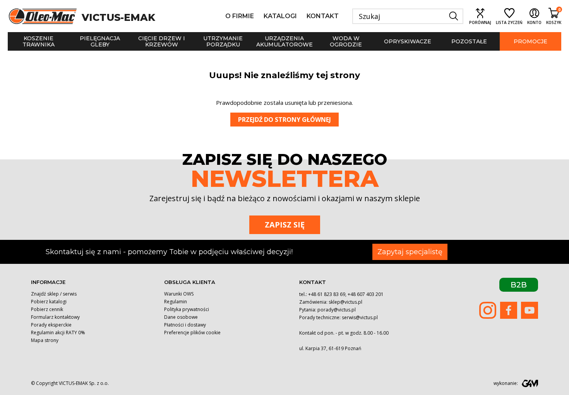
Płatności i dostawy (185, 324)
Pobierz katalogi (49, 301)
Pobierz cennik (47, 309)
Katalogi (280, 16)
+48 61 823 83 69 (326, 294)
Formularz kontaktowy (55, 317)
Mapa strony (44, 340)
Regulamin (175, 301)
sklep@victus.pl (345, 302)
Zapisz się (285, 224)
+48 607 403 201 (366, 294)
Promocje (530, 41)
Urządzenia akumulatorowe (284, 41)
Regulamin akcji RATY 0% (58, 332)
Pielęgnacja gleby (100, 41)
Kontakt (323, 16)
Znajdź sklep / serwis (54, 294)
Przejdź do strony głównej (284, 119)
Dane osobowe (181, 317)
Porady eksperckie (51, 324)
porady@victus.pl (336, 309)
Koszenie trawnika (38, 41)
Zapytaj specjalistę (409, 252)
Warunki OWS (179, 294)
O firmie (239, 16)
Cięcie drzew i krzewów (161, 41)
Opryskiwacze (407, 41)
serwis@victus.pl (360, 317)
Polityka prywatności (186, 309)
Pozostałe (469, 41)
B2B (519, 284)
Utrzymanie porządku (223, 41)
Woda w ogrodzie (346, 41)
